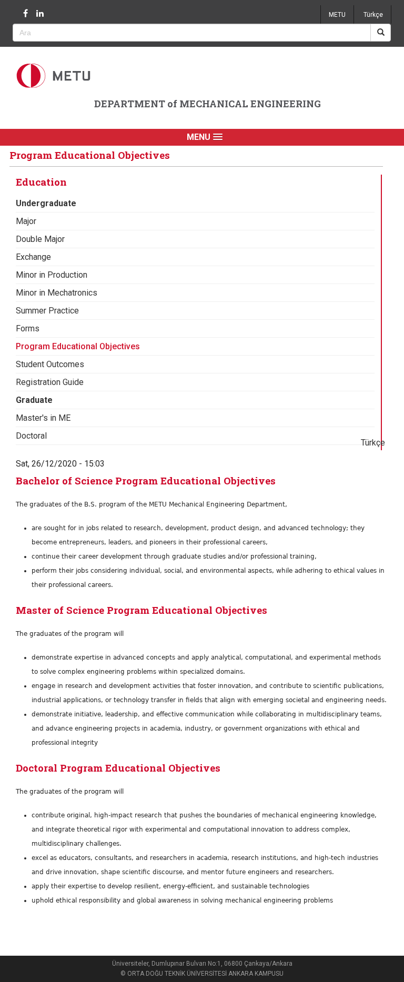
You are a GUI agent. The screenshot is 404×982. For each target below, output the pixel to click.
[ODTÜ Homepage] (55, 75)
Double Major (40, 239)
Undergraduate (46, 203)
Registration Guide (50, 382)
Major (26, 221)
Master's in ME (43, 418)
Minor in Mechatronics (56, 293)
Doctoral (31, 436)
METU (337, 14)
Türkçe (373, 14)
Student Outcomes (50, 364)
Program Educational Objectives (78, 346)
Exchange (33, 257)
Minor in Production (51, 275)
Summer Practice (47, 311)
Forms (27, 328)
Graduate (34, 400)
